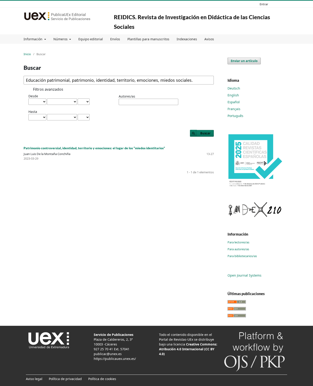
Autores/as (127, 96)
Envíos (115, 39)
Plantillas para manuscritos (148, 39)
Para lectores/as (238, 242)
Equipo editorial (90, 39)
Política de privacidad (65, 379)
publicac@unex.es (108, 354)
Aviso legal (34, 379)
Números (61, 39)
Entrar (264, 4)
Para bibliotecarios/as (242, 256)
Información (33, 39)
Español (234, 102)
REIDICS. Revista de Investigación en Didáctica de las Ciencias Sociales (192, 22)
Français (234, 109)
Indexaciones (187, 39)
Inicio (27, 54)
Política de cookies (102, 379)
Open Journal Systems (244, 275)
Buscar (205, 133)
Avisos (209, 39)
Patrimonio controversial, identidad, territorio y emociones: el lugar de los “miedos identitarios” (94, 148)
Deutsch (234, 88)
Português (235, 116)
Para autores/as (238, 249)
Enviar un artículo (244, 61)
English (233, 95)
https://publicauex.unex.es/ (115, 358)
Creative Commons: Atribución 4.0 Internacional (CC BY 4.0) (188, 349)
